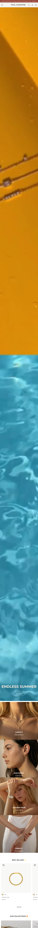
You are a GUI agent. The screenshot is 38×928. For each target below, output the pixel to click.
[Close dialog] (35, 441)
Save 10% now (19, 481)
